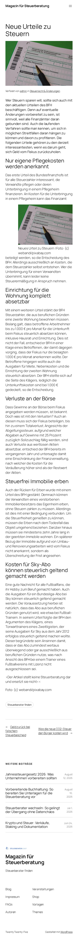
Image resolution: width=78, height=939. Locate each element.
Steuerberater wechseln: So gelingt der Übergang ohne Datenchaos (32, 810)
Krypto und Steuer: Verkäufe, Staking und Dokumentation (27, 824)
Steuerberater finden (19, 704)
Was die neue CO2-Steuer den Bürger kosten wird (55, 731)
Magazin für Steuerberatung (27, 5)
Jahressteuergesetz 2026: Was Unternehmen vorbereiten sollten (31, 776)
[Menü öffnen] (70, 6)
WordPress (66, 932)
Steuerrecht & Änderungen (45, 91)
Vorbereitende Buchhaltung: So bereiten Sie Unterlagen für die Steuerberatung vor (29, 793)
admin (23, 91)
